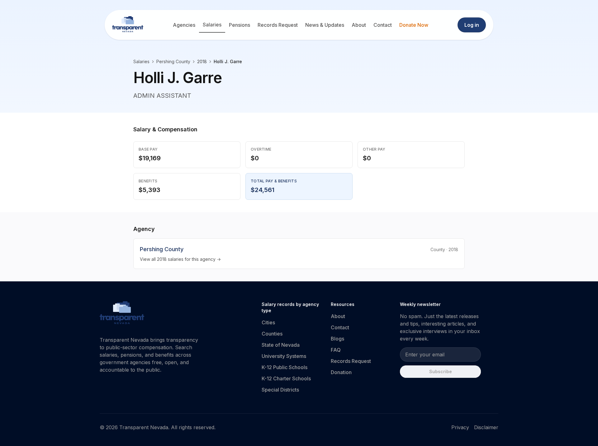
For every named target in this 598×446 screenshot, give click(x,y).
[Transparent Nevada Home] (122, 313)
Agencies (184, 25)
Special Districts (280, 390)
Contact (382, 25)
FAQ (336, 350)
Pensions (239, 25)
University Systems (284, 356)
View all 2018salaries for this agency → (180, 259)
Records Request (278, 25)
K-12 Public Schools (284, 367)
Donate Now (413, 25)
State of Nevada (281, 345)
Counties (272, 334)
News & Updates (324, 25)
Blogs (337, 339)
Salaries (212, 24)
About (359, 25)
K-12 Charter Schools (286, 378)
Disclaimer (486, 427)
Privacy (460, 427)
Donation (341, 372)
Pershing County (173, 61)
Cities (268, 322)
